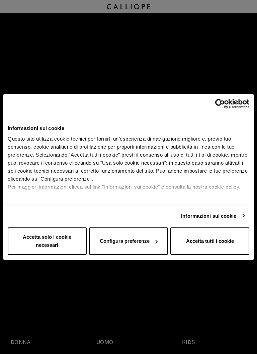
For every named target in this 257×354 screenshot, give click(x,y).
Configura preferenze (125, 241)
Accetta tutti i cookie (210, 241)
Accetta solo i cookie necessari (47, 241)
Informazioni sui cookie (208, 216)
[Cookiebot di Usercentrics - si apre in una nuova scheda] (220, 104)
